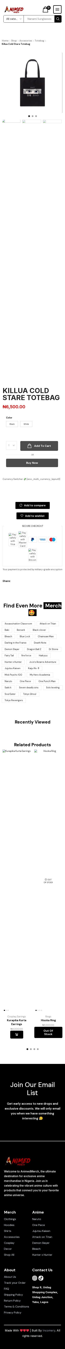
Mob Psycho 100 (13, 674)
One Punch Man (47, 681)
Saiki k (8, 687)
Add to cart (16, 1034)
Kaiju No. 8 (33, 668)
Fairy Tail (9, 655)
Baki (7, 629)
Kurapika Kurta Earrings (16, 1022)
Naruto (8, 681)
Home (5, 40)
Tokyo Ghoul (29, 694)
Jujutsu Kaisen (12, 668)
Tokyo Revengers (14, 700)
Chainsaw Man (46, 636)
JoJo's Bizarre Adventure (42, 661)
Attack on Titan (48, 623)
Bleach (8, 636)
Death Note (40, 642)
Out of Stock (48, 1032)
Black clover (39, 629)
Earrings (21, 1016)
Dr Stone (53, 649)
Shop (14, 40)
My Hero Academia (40, 674)
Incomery (49, 1330)
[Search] (57, 18)
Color (9, 417)
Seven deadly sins (28, 687)
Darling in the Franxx (15, 642)
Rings (48, 1016)
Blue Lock (25, 636)
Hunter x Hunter (13, 661)
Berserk (21, 629)
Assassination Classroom (18, 623)
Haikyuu (43, 655)
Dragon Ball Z (34, 649)
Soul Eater (10, 694)
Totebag (39, 40)
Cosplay (11, 1016)
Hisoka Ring (48, 1020)
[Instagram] (34, 1278)
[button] (46, 9)
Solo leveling (53, 687)
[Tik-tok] (40, 1278)
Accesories (25, 40)
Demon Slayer (12, 649)
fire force (26, 655)
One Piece (25, 681)
